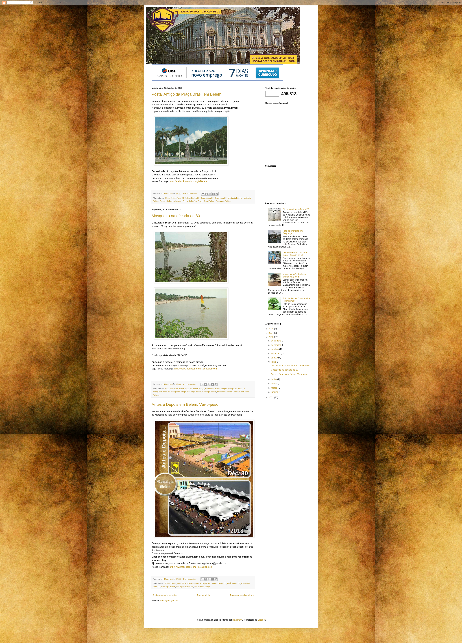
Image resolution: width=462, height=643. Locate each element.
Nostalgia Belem (235, 198)
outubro (275, 349)
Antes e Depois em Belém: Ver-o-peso (185, 404)
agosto (274, 357)
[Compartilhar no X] (210, 194)
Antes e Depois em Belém (205, 583)
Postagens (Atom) (169, 600)
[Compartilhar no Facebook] (213, 194)
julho (273, 362)
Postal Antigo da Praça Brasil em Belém (186, 94)
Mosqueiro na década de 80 (176, 216)
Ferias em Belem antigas (216, 389)
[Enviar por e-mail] (203, 194)
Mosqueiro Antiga (178, 392)
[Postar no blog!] (206, 194)
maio (273, 383)
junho (274, 379)
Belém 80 (195, 198)
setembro (276, 353)
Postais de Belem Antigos (171, 201)
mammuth (237, 620)
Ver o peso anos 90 (184, 587)
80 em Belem (170, 198)
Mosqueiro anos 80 (161, 392)
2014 (271, 333)
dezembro (276, 340)
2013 (271, 337)
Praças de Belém (222, 201)
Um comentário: (190, 193)
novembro (276, 345)
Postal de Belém (190, 201)
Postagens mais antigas (242, 595)
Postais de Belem (224, 392)
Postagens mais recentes (164, 595)
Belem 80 (222, 583)
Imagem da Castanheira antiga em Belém (294, 275)
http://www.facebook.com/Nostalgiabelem (191, 566)
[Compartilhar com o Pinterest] (217, 194)
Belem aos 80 (220, 198)
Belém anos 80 (207, 198)
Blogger (261, 620)
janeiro (274, 392)
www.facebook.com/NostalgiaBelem (188, 181)
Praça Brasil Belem (206, 201)
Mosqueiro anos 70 (236, 389)
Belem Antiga (198, 389)
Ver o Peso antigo (202, 587)
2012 (271, 397)
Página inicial (203, 595)
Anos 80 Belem (183, 198)
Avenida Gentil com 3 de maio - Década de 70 (295, 253)
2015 (271, 328)
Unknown (168, 193)
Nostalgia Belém (209, 392)
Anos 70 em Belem (185, 583)
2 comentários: (190, 579)
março (274, 388)
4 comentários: (190, 384)
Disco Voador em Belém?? (296, 209)
